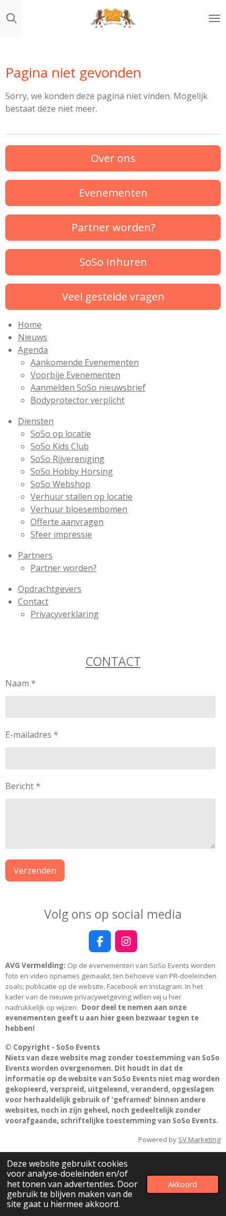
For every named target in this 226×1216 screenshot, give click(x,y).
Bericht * (22, 786)
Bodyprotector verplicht (77, 400)
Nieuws (32, 337)
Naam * (20, 683)
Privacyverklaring (64, 614)
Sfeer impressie (61, 534)
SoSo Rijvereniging (67, 459)
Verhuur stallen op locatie (81, 496)
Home (30, 324)
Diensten (36, 421)
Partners (35, 555)
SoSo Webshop (60, 484)
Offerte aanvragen (67, 522)
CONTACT (113, 661)
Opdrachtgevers (49, 589)
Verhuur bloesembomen (78, 509)
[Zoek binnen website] (11, 18)
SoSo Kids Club (59, 446)
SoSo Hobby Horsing (71, 471)
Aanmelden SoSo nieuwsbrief (88, 387)
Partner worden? (63, 568)
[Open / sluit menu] (214, 18)
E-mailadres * (31, 734)
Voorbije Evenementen (75, 375)
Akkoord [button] (182, 1184)
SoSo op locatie (60, 433)
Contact (33, 601)
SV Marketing (199, 1139)
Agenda (33, 350)
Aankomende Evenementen (84, 362)
